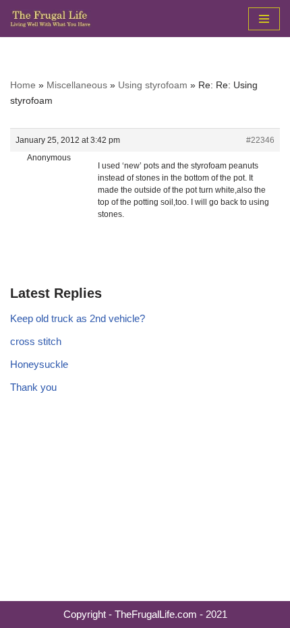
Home (23, 85)
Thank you (33, 387)
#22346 (260, 140)
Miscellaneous (77, 85)
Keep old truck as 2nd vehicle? (77, 318)
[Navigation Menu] (264, 18)
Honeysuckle (39, 364)
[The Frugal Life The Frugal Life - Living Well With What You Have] (50, 18)
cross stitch (35, 341)
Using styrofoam (152, 85)
